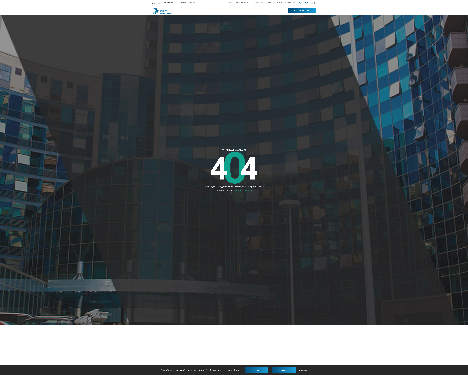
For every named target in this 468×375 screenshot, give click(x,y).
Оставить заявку (303, 10)
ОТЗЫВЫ (290, 3)
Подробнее (303, 370)
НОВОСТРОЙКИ (257, 3)
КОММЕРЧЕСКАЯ (242, 3)
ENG (314, 3)
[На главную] (153, 3)
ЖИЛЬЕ (229, 3)
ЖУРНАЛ (270, 3)
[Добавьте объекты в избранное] (306, 3)
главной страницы (242, 190)
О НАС (279, 3)
